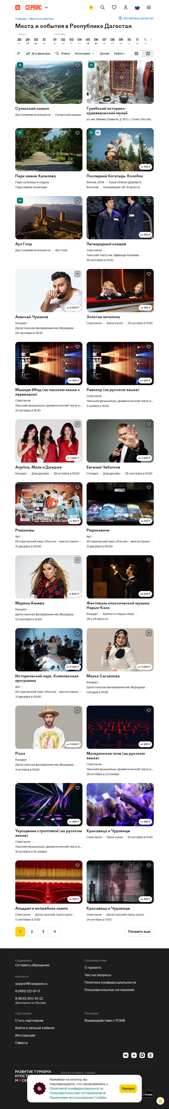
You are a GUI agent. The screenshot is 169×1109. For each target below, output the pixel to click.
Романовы (24, 530)
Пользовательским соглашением (75, 1093)
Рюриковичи (98, 530)
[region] (84, 40)
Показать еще (139, 931)
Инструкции (25, 1035)
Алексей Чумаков (31, 316)
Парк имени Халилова (35, 176)
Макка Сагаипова (103, 676)
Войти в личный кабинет (35, 1028)
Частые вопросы (97, 975)
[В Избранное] (77, 65)
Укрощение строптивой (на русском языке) (48, 833)
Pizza (20, 753)
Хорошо (128, 1088)
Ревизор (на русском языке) (113, 389)
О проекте (92, 967)
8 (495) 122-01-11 (27, 991)
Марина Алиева (29, 603)
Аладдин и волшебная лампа (41, 908)
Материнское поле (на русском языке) (116, 755)
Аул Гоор (23, 244)
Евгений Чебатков (103, 467)
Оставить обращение (32, 965)
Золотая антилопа (103, 316)
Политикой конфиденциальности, (76, 1088)
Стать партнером (29, 1020)
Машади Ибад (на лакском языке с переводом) (47, 392)
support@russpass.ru (31, 984)
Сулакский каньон (32, 108)
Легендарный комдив (106, 244)
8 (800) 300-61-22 (29, 998)
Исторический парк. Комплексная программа (47, 678)
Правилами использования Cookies (77, 1097)
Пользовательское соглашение (109, 990)
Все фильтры (41, 53)
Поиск (65, 53)
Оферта (21, 1043)
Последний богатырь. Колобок (115, 176)
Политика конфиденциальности (110, 982)
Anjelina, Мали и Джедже (38, 467)
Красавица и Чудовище (108, 831)
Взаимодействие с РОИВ (104, 1020)
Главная (20, 19)
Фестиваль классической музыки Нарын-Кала (118, 605)
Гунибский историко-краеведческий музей (107, 110)
